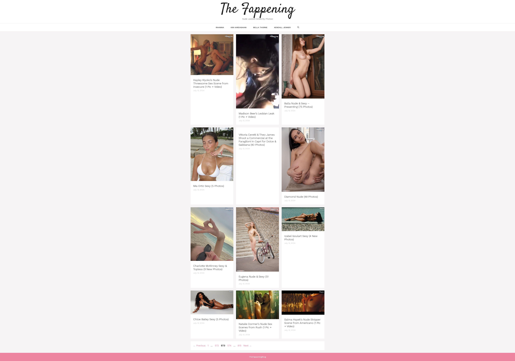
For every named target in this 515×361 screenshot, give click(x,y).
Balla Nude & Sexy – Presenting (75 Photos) (298, 105)
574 (229, 345)
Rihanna (220, 27)
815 (240, 345)
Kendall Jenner (282, 27)
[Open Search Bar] (298, 27)
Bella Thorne (260, 27)
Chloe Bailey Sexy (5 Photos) (211, 319)
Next (247, 345)
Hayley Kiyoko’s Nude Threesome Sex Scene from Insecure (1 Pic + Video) (210, 83)
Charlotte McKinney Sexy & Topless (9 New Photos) (210, 267)
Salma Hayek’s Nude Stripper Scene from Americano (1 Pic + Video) (302, 323)
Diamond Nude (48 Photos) (301, 196)
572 (217, 345)
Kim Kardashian (239, 27)
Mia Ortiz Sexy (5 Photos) (208, 186)
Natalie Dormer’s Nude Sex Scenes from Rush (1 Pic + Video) (255, 327)
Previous (199, 345)
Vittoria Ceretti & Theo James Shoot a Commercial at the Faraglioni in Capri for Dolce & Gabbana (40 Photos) (257, 139)
